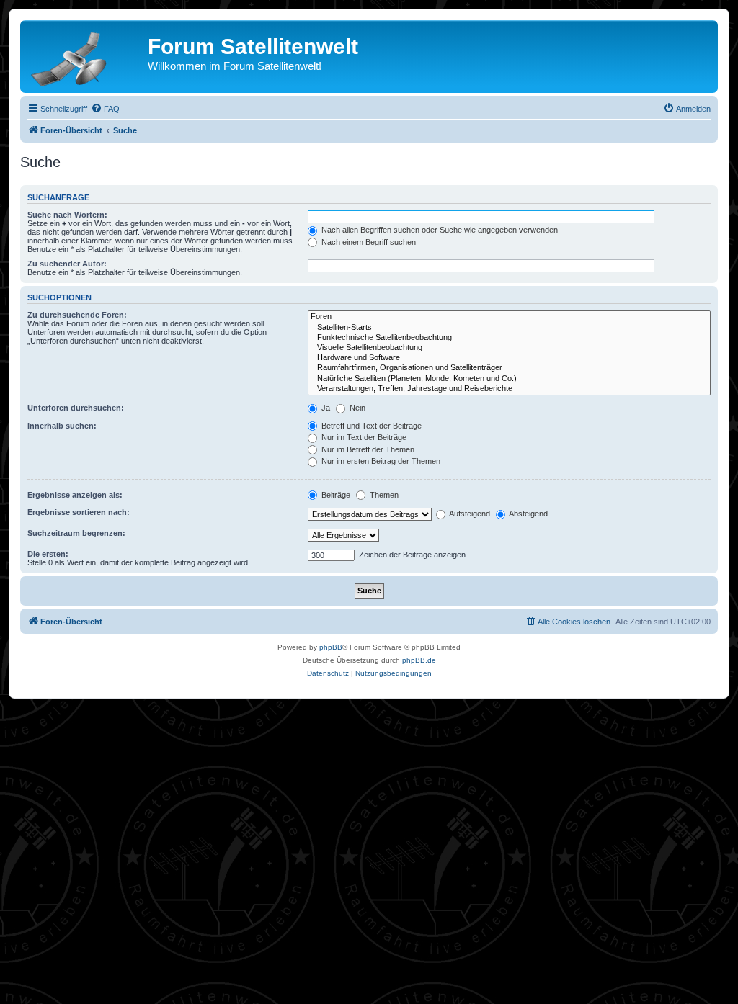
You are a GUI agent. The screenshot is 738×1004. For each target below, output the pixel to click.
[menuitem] (105, 108)
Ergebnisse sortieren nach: (78, 512)
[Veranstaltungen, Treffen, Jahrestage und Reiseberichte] (509, 389)
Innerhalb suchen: (62, 425)
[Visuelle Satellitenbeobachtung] (509, 348)
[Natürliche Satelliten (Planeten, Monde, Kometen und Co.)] (509, 379)
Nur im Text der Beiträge (362, 437)
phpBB (330, 647)
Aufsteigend (469, 513)
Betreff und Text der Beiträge (370, 425)
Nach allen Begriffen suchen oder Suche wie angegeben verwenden (438, 229)
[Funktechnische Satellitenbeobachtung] (509, 338)
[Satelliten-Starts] (509, 328)
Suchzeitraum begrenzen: (76, 533)
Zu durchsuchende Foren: (77, 314)
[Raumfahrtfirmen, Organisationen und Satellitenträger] (509, 368)
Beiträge (334, 494)
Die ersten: (47, 554)
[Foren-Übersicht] (86, 56)
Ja (324, 407)
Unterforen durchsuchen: (75, 407)
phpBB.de (419, 660)
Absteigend (527, 513)
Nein (356, 407)
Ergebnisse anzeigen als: (75, 494)
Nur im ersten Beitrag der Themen (379, 461)
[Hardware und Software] (509, 358)
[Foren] (509, 317)
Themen (383, 494)
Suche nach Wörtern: (67, 214)
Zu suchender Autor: (67, 263)
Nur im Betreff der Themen (366, 449)
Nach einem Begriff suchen (367, 242)
